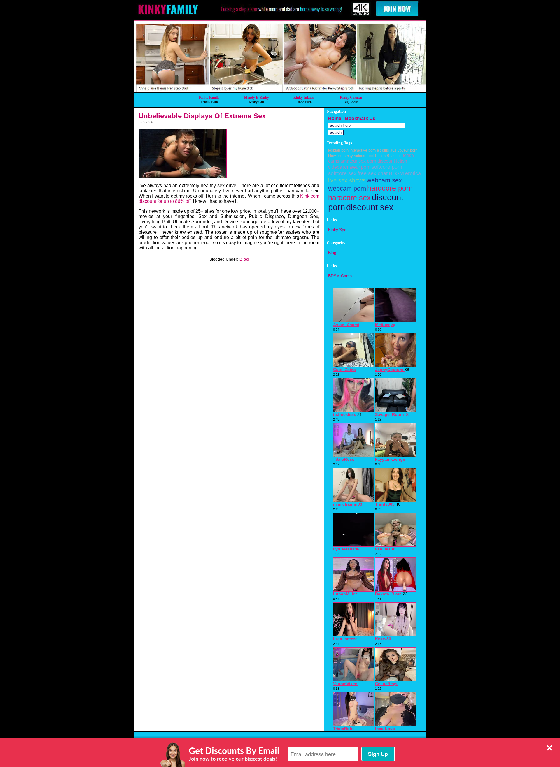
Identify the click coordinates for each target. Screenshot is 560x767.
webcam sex (384, 180)
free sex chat (373, 173)
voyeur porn (407, 150)
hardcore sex (349, 198)
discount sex (369, 207)
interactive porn (363, 150)
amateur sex (353, 160)
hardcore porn (390, 188)
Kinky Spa (337, 229)
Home (334, 118)
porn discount (381, 160)
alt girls (383, 150)
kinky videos (354, 156)
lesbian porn (338, 150)
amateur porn (356, 167)
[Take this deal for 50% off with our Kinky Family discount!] (280, 90)
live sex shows (346, 180)
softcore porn (387, 167)
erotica (413, 173)
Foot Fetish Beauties (384, 156)
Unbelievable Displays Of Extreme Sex (202, 116)
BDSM (396, 173)
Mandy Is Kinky (256, 98)
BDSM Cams (340, 275)
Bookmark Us (360, 118)
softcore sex (342, 173)
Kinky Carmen (351, 98)
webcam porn (347, 188)
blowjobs (335, 156)
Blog (244, 259)
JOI (393, 150)
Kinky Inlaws (303, 98)
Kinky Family (209, 98)
